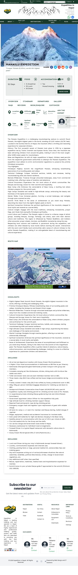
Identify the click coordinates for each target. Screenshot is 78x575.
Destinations (36, 21)
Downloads (54, 523)
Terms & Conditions (69, 517)
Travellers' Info (52, 21)
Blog (66, 21)
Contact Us (40, 519)
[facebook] (51, 67)
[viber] (70, 67)
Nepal (25, 509)
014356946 (71, 14)
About (10, 21)
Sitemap (68, 525)
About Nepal (55, 509)
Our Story (40, 509)
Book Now (63, 91)
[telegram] (66, 67)
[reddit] (62, 67)
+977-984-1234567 (34, 544)
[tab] (13, 101)
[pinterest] (59, 67)
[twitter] (55, 67)
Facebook (40, 516)
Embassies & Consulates (55, 513)
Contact (75, 21)
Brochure (69, 521)
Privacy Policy (68, 511)
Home (2, 21)
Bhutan (25, 512)
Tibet (24, 516)
